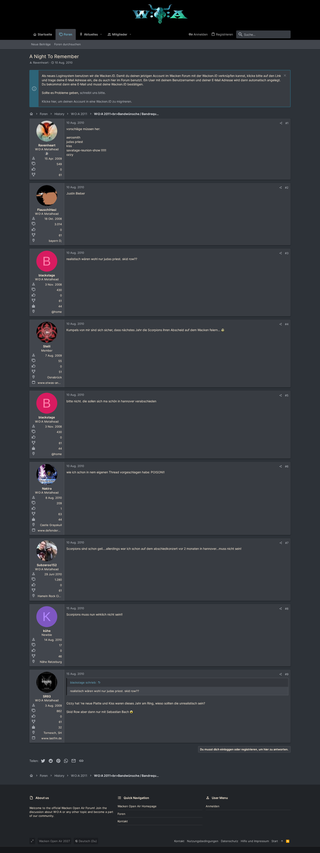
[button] (101, 34)
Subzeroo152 (47, 565)
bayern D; (55, 240)
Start (274, 841)
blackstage (47, 275)
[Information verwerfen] (284, 76)
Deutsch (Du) (87, 841)
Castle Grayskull (51, 525)
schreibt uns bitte (92, 93)
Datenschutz (229, 841)
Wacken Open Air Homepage (137, 806)
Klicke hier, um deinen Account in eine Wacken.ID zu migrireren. (87, 101)
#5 (286, 395)
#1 (286, 123)
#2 (286, 187)
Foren (121, 814)
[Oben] (282, 841)
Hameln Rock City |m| (52, 596)
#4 (286, 324)
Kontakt (123, 821)
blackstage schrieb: (83, 682)
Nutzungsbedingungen (202, 841)
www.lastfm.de (51, 738)
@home (57, 311)
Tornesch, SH (53, 733)
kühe (47, 631)
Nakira (47, 488)
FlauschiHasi (46, 210)
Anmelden (212, 806)
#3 (286, 253)
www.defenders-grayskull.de (57, 530)
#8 (286, 608)
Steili (47, 346)
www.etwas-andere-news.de (58, 382)
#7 (286, 543)
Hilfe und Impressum (255, 841)
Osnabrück (54, 377)
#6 (286, 466)
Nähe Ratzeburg (51, 661)
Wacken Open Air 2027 (54, 841)
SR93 (47, 696)
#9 (286, 674)
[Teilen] (281, 123)
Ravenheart (41, 62)
